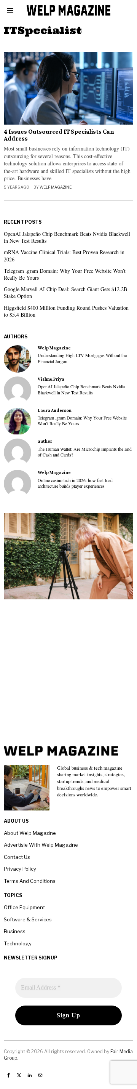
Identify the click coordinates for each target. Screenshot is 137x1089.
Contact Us (17, 857)
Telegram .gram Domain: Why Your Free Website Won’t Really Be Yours (65, 274)
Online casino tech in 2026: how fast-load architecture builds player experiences (75, 483)
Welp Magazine (56, 187)
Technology (18, 943)
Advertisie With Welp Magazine (41, 845)
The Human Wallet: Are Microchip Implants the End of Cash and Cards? (85, 452)
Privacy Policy (20, 869)
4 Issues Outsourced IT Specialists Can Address (59, 135)
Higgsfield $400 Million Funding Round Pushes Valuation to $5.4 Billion (66, 311)
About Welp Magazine (30, 833)
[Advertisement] (68, 673)
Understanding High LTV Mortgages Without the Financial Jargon (82, 358)
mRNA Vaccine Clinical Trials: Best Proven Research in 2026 (64, 255)
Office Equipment (24, 907)
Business (14, 931)
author (45, 441)
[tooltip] (17, 359)
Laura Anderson (55, 410)
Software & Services (28, 919)
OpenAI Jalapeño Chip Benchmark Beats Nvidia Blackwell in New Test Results (67, 237)
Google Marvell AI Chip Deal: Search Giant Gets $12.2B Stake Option (65, 292)
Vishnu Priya (51, 379)
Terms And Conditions (30, 881)
